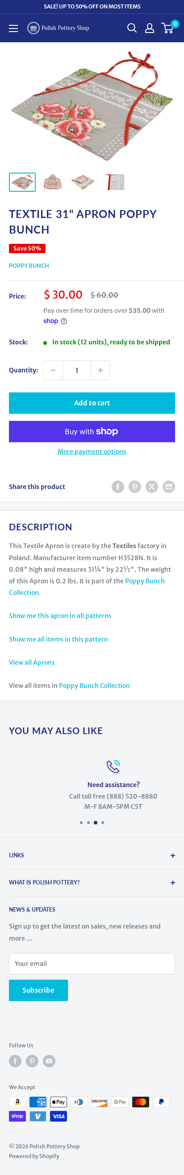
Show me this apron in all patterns (60, 616)
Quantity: (23, 370)
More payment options (92, 452)
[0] (167, 28)
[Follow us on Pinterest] (32, 1061)
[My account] (149, 28)
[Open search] (132, 28)
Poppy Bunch (29, 266)
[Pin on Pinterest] (135, 486)
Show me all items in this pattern (58, 639)
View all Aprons (32, 662)
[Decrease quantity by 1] (53, 370)
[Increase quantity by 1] (100, 370)
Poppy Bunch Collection (94, 686)
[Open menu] (13, 28)
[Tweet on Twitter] (152, 486)
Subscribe (38, 990)
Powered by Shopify (34, 1156)
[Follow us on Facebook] (15, 1061)
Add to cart (92, 403)
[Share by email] (169, 486)
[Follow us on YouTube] (49, 1061)
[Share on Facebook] (118, 486)
